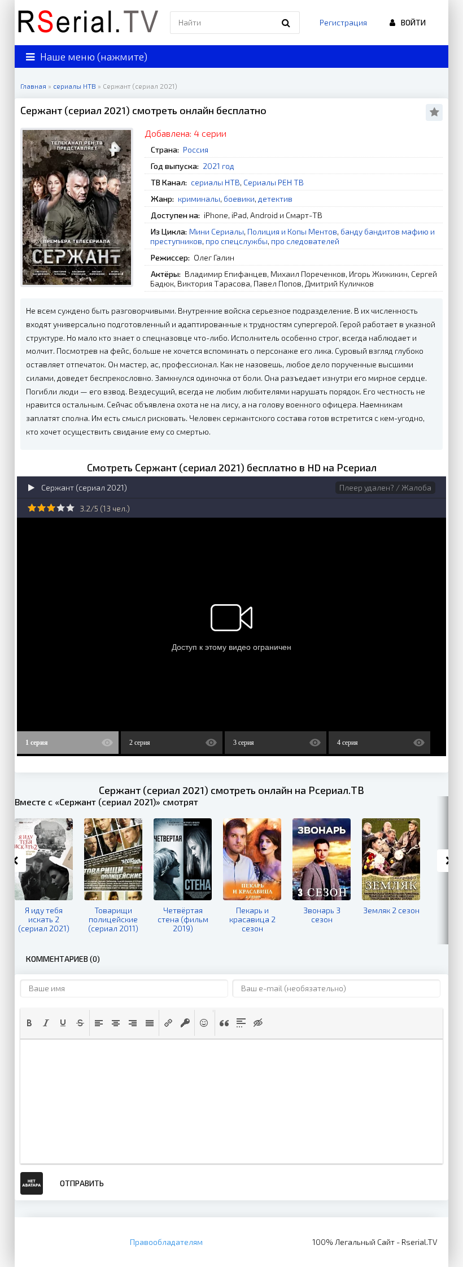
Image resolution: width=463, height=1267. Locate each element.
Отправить (82, 1183)
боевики (239, 198)
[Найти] (285, 22)
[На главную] (88, 22)
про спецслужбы (237, 241)
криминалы (199, 198)
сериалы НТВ (215, 182)
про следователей (305, 241)
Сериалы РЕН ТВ (273, 182)
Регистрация (343, 22)
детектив (275, 198)
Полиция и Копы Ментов (292, 231)
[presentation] (29, 1023)
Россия (195, 149)
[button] (29, 1023)
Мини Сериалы (216, 231)
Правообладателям (166, 1242)
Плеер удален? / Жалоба (385, 487)
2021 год (218, 166)
